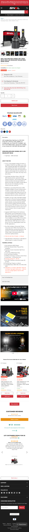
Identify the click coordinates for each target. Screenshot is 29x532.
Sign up (22, 507)
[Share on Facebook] (2, 132)
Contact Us (14, 523)
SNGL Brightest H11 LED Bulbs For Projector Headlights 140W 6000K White (23, 383)
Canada (13, 514)
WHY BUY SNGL (6, 281)
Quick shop (7, 393)
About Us (9, 523)
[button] (3, 53)
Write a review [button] (14, 419)
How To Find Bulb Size (7, 277)
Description (5, 137)
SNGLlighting (3, 387)
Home (2, 18)
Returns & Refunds (7, 525)
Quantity (2, 92)
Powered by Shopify (14, 529)
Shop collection (14, 404)
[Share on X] (4, 132)
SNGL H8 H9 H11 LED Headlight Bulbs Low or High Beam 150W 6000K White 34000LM (7, 383)
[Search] (26, 12)
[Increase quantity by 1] (13, 96)
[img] (14, 436)
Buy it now (14, 105)
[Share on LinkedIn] (7, 132)
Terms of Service (14, 526)
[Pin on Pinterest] (10, 132)
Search (4, 523)
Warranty (15, 525)
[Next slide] (27, 53)
